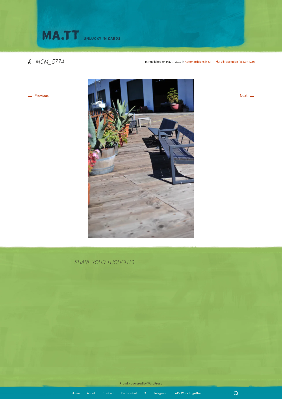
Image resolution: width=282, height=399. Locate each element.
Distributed (129, 393)
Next (248, 95)
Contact (108, 393)
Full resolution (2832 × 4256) (237, 62)
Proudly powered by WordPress (141, 383)
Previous (37, 95)
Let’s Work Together (187, 393)
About (91, 393)
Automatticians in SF (198, 62)
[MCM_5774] (141, 158)
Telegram (159, 393)
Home (76, 393)
